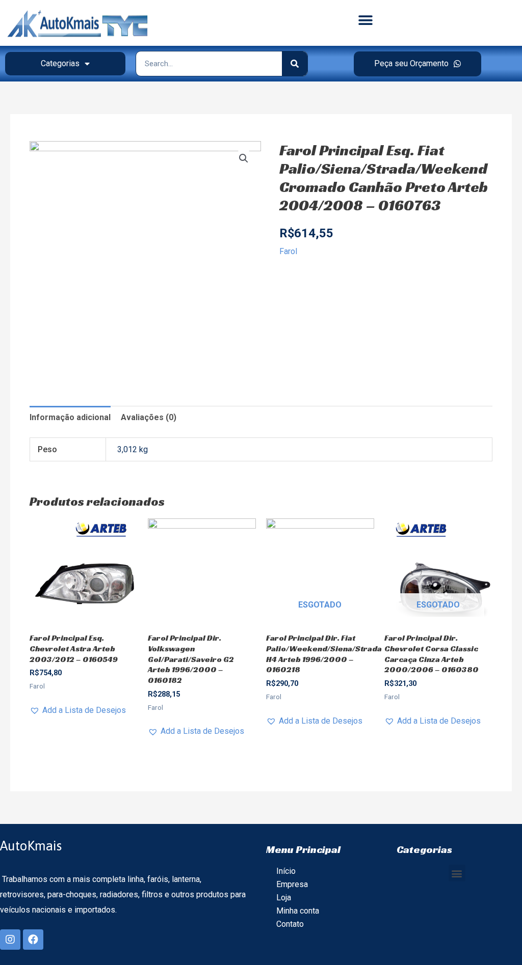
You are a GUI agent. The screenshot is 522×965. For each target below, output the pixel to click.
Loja (283, 897)
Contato (290, 924)
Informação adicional (70, 417)
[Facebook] (33, 939)
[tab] (70, 417)
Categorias (60, 63)
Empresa (292, 884)
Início (286, 871)
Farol (288, 251)
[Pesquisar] (294, 63)
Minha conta (297, 911)
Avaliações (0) (148, 417)
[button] (365, 20)
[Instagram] (10, 939)
